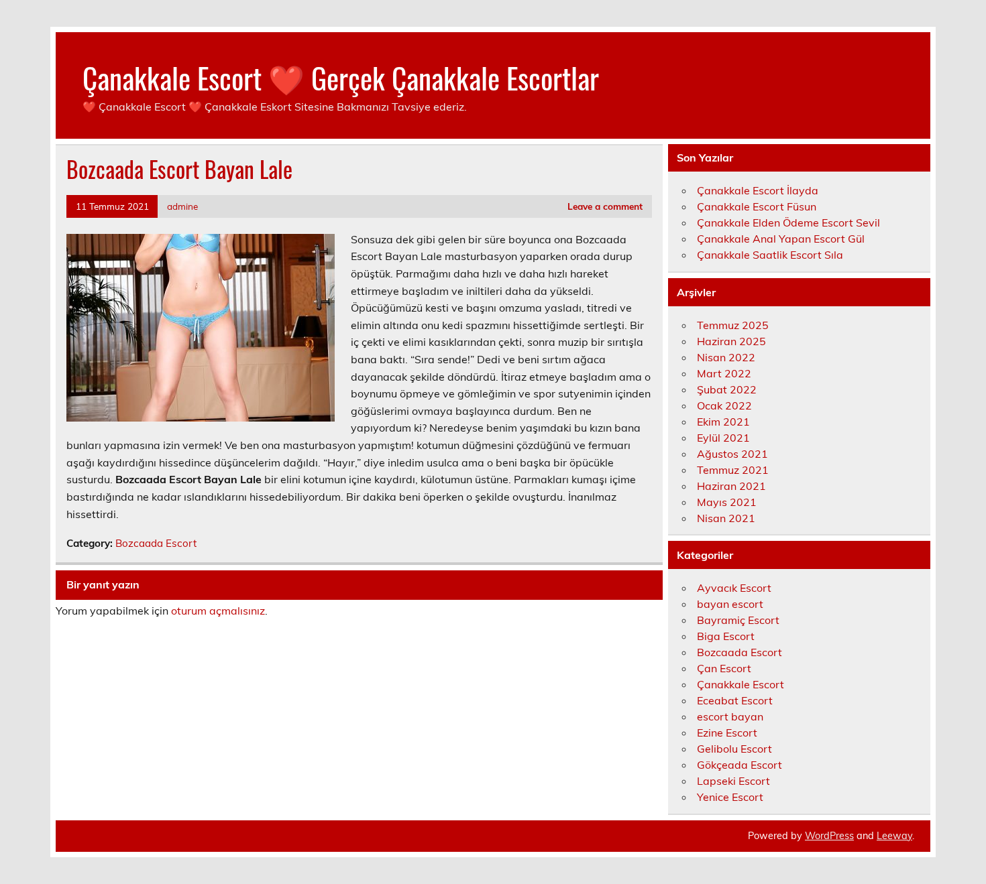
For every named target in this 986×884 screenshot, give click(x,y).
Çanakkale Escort (740, 684)
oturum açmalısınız (218, 610)
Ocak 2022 (724, 405)
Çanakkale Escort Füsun (756, 206)
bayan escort (730, 604)
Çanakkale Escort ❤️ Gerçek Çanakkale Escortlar (341, 77)
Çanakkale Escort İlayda (757, 190)
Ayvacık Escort (734, 587)
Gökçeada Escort (739, 764)
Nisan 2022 (726, 357)
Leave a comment (605, 206)
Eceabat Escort (735, 700)
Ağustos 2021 (732, 453)
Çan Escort (724, 668)
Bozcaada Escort (156, 543)
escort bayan (730, 716)
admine (182, 206)
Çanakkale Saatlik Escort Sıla (770, 254)
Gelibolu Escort (734, 748)
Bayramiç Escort (738, 620)
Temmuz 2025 (733, 325)
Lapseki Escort (733, 780)
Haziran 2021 (731, 486)
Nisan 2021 (726, 518)
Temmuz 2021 (733, 470)
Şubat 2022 (727, 389)
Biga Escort (726, 636)
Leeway (894, 836)
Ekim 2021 (723, 421)
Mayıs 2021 (727, 502)
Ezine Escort (727, 732)
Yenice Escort (730, 797)
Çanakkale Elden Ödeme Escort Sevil (788, 222)
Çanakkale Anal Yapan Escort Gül (781, 238)
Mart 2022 (724, 373)
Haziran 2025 (731, 341)
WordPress (829, 836)
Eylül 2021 (723, 437)
